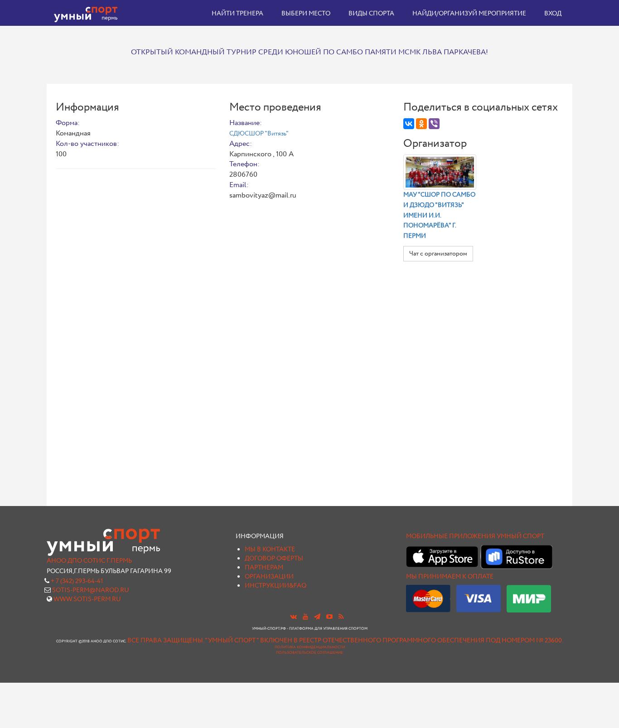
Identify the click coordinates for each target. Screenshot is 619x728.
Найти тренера (237, 13)
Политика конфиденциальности (310, 647)
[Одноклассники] (421, 123)
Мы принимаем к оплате (449, 576)
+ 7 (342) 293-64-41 (77, 581)
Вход (552, 13)
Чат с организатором (438, 253)
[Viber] (434, 123)
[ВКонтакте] (408, 123)
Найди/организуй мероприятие (469, 13)
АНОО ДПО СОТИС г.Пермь (89, 560)
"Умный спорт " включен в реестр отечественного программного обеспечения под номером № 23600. (384, 640)
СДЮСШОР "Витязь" (259, 133)
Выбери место (305, 13)
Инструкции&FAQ (275, 585)
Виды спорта (371, 13)
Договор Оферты (274, 558)
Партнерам (264, 567)
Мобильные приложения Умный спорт (475, 536)
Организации (269, 576)
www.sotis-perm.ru (87, 599)
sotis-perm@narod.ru (90, 590)
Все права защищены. (165, 640)
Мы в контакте (270, 549)
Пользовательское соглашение (309, 653)
